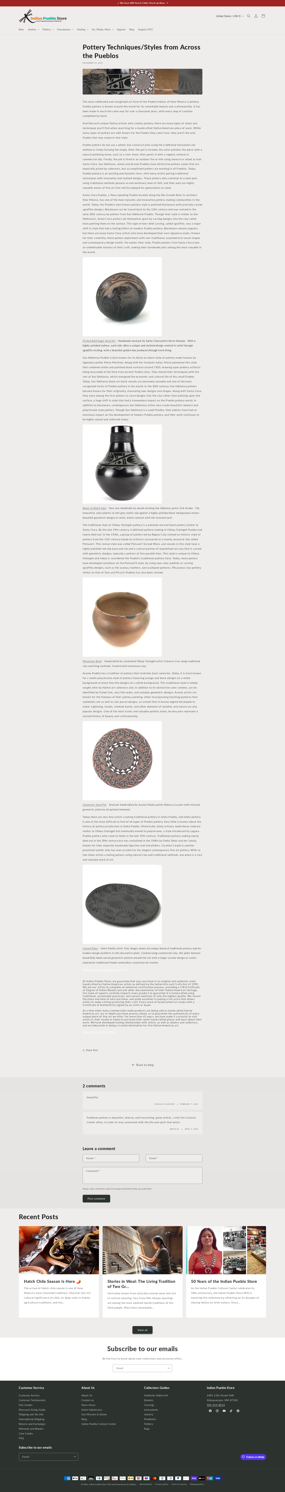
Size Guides (26, 1405)
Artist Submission (91, 1410)
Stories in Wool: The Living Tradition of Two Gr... (141, 1284)
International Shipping (31, 1419)
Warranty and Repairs (31, 1429)
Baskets (148, 1400)
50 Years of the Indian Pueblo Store (224, 1281)
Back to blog (145, 1065)
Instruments (151, 1410)
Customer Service (29, 1396)
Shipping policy (197, 1484)
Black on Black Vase (94, 508)
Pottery (148, 1424)
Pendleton (150, 1419)
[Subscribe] (168, 1368)
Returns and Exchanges (32, 1424)
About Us (87, 1396)
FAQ (21, 1438)
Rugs (147, 1429)
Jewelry (148, 1414)
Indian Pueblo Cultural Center (98, 1424)
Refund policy (146, 1484)
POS (109, 1484)
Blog (84, 1419)
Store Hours (88, 1405)
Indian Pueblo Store (98, 1484)
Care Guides (26, 1433)
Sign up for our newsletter (99, 1031)
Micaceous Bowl (92, 661)
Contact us (87, 1400)
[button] (33, 29)
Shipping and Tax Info (31, 1414)
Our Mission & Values (94, 1414)
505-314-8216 (216, 1404)
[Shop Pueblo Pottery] (142, 94)
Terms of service (179, 1484)
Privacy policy (161, 1484)
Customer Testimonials (32, 1400)
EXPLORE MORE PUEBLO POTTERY (105, 969)
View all (143, 1330)
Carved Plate (90, 948)
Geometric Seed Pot (94, 804)
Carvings (149, 1405)
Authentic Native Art (156, 1396)
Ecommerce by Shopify (126, 1484)
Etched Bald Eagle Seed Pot (99, 340)
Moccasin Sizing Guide (32, 1410)
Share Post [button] (92, 1050)
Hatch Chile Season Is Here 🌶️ (52, 1281)
